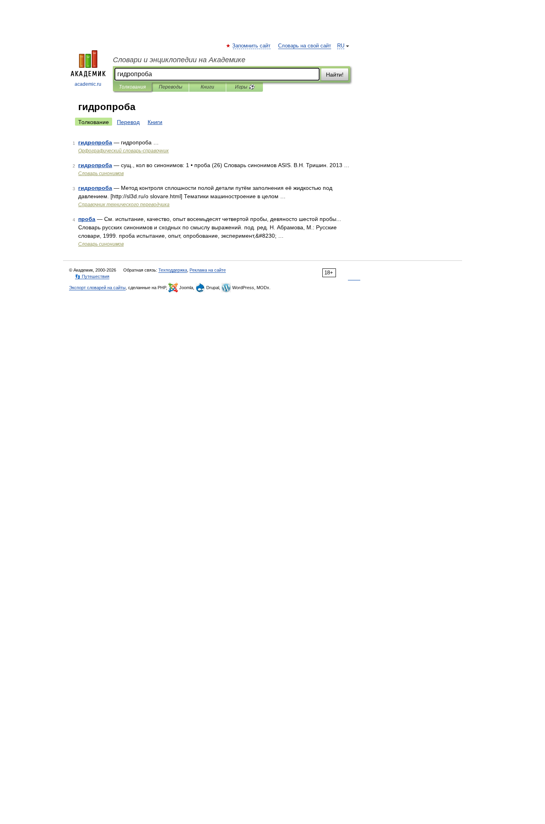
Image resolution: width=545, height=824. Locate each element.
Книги (207, 87)
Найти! (335, 74)
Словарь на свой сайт (304, 46)
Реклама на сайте (208, 270)
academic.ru (88, 84)
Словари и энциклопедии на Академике (179, 60)
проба (86, 219)
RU (340, 46)
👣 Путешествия (92, 276)
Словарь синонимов (101, 173)
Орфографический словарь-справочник (123, 151)
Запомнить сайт (252, 46)
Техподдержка (172, 270)
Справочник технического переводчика (124, 204)
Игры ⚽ (245, 87)
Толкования (132, 87)
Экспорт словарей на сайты (97, 287)
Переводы (170, 87)
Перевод (128, 122)
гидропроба (95, 142)
